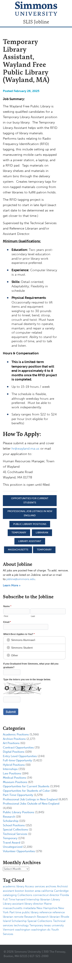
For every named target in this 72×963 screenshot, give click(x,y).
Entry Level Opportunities (20, 756)
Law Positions (12, 773)
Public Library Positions (29, 524)
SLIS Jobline (36, 22)
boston (19, 891)
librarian (42, 532)
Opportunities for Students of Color (26, 790)
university (58, 925)
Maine (48, 903)
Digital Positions (13, 751)
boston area (33, 891)
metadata (29, 908)
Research (9, 816)
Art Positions (11, 743)
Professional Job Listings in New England (29, 513)
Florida (64, 895)
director (54, 895)
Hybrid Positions (14, 765)
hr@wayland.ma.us (25, 448)
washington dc (40, 929)
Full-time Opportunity (17, 760)
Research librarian (48, 916)
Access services (35, 886)
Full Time (9, 899)
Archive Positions (14, 739)
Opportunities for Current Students (29, 500)
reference (45, 912)
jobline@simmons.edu (20, 579)
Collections (24, 895)
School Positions (14, 825)
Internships (10, 769)
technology (21, 925)
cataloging (10, 895)
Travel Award (11, 842)
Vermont (8, 929)
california (47, 891)
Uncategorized (12, 847)
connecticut (41, 895)
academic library (13, 886)
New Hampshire (46, 908)
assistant (8, 891)
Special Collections (15, 829)
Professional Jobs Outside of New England (31, 803)
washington (22, 929)
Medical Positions (14, 777)
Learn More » (12, 585)
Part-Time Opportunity (18, 795)
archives (51, 886)
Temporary (19, 532)
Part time (15, 912)
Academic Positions (16, 734)
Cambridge (61, 891)
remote (18, 916)
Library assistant (29, 541)
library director (33, 903)
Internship (32, 899)
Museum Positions (15, 782)
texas (47, 925)
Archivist (62, 886)
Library (55, 899)
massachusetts (18, 549)
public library (30, 912)
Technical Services (15, 834)
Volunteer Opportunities (19, 851)
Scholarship (10, 821)
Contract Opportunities (18, 747)
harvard (21, 899)
